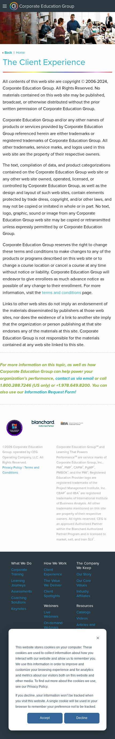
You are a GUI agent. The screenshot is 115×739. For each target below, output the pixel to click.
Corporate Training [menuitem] (19, 571)
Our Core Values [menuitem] (83, 582)
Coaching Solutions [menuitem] (18, 600)
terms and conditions (61, 292)
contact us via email (74, 378)
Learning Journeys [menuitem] (18, 582)
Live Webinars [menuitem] (51, 614)
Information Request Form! (50, 392)
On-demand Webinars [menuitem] (53, 625)
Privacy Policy (12, 467)
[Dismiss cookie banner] (97, 638)
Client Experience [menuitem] (53, 571)
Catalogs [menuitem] (83, 611)
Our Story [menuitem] (83, 573)
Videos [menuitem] (82, 618)
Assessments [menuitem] (21, 591)
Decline (81, 718)
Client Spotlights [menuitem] (52, 593)
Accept (45, 718)
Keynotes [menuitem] (18, 608)
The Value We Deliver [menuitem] (53, 582)
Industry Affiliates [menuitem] (83, 593)
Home (20, 52)
